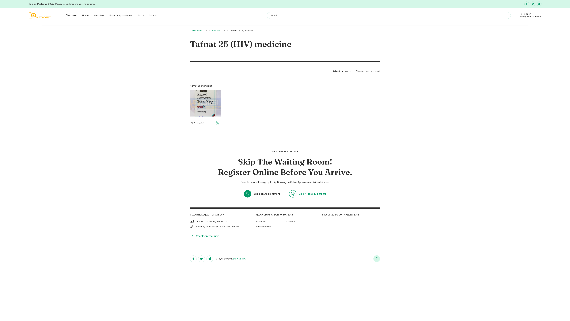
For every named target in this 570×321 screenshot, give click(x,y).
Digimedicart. (239, 259)
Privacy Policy (263, 226)
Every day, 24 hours (531, 16)
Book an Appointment (121, 15)
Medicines (99, 15)
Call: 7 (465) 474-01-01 (312, 193)
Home (85, 15)
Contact (153, 15)
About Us (261, 221)
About (141, 15)
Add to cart (217, 122)
